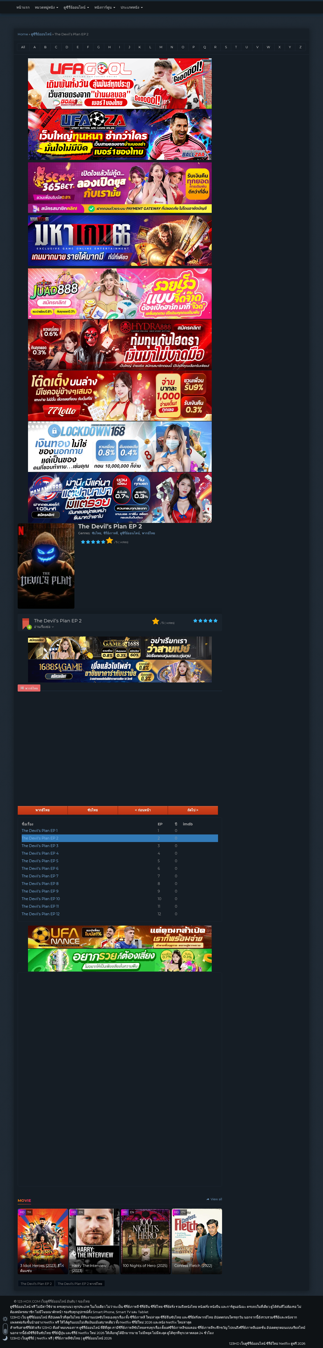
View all (216, 1199)
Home (23, 34)
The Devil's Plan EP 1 (40, 830)
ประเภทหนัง (130, 7)
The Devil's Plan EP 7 (40, 876)
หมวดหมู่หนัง (45, 7)
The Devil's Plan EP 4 (40, 853)
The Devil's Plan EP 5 (40, 861)
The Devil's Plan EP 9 (40, 891)
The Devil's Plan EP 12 (41, 914)
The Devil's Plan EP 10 (41, 899)
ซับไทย (96, 533)
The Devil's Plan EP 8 (40, 883)
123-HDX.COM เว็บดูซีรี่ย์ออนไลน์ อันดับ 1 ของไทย (53, 1301)
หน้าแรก (23, 7)
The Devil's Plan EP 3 (40, 846)
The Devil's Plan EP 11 (40, 906)
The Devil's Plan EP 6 (40, 868)
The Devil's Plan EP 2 (40, 838)
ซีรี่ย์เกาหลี (110, 533)
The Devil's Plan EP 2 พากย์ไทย (80, 1284)
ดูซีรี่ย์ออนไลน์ (75, 7)
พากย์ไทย (148, 533)
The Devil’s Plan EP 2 (58, 621)
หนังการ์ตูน (103, 7)
